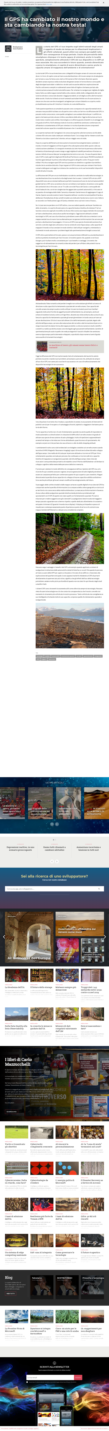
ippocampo (52, 659)
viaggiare (44, 659)
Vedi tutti (11, 1293)
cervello (79, 656)
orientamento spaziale (67, 656)
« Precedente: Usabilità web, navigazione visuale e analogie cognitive (20, 1428)
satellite (47, 656)
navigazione (98, 656)
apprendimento (88, 656)
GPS (38, 659)
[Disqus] (70, 693)
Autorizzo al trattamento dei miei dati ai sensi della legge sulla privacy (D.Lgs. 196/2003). (52, 1382)
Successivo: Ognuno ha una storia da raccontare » (94, 1428)
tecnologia (40, 656)
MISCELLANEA (9, 10)
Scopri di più (11, 1112)
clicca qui (49, 4)
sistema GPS (55, 656)
